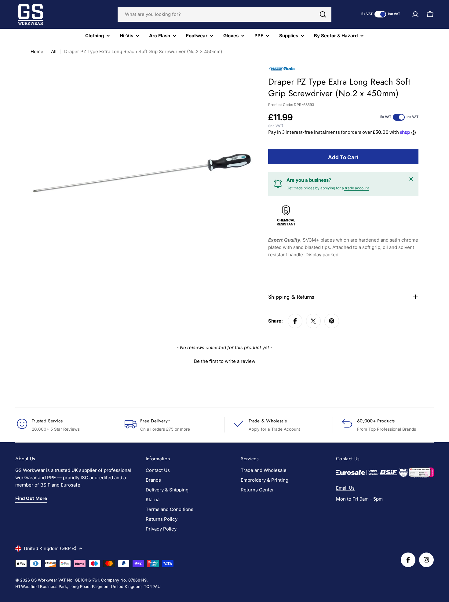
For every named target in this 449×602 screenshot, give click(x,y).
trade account (356, 188)
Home (37, 51)
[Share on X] (313, 321)
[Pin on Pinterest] (331, 321)
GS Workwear (44, 580)
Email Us (345, 488)
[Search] (323, 14)
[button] (224, 360)
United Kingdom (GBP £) (50, 548)
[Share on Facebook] (295, 321)
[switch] (380, 14)
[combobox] (224, 14)
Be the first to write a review (224, 361)
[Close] (411, 179)
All (54, 51)
